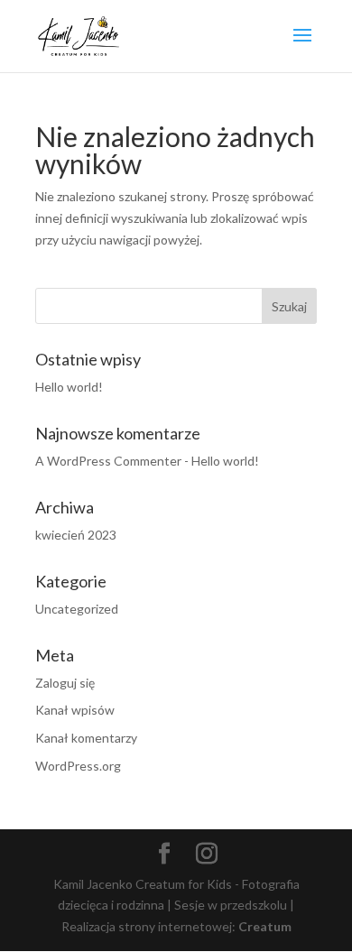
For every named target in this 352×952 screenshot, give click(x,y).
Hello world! (69, 386)
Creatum (265, 926)
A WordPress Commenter (108, 460)
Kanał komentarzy (86, 737)
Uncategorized (76, 608)
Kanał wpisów (75, 709)
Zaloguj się (65, 682)
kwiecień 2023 (75, 534)
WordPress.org (78, 765)
